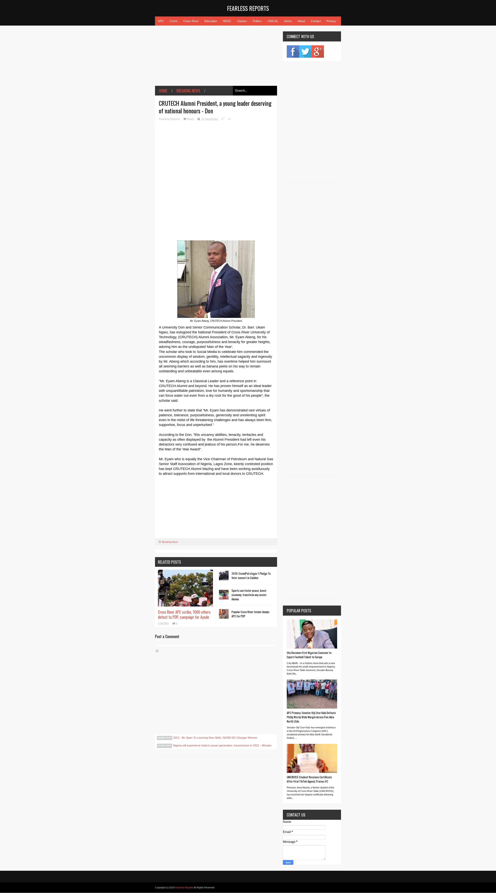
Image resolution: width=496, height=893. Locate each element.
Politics (257, 21)
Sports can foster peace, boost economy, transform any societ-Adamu (249, 594)
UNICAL (273, 21)
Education (210, 21)
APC (161, 21)
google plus (318, 51)
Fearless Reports (248, 8)
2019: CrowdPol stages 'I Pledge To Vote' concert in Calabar (251, 575)
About (301, 21)
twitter (305, 51)
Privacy (331, 21)
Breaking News (188, 91)
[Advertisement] (216, 58)
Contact (316, 21)
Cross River (191, 21)
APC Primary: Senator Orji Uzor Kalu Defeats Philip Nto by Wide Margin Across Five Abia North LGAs (311, 717)
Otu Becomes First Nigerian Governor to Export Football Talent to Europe (309, 654)
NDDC (227, 21)
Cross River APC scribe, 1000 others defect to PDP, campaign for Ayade (184, 614)
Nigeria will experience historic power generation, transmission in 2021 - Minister (222, 745)
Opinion (242, 21)
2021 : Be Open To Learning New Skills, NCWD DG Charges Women (215, 737)
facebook (293, 51)
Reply (191, 118)
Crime (173, 21)
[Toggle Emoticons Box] (157, 651)
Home (288, 21)
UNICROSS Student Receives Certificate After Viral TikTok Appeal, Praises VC (309, 779)
